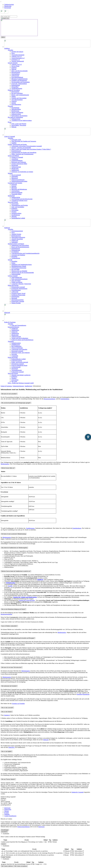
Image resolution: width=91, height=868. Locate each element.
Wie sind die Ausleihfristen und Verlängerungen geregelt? (16, 402)
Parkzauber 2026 (16, 139)
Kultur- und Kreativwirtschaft (19, 362)
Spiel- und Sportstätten (17, 207)
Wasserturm (14, 368)
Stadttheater (14, 328)
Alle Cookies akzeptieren (20, 866)
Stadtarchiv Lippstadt (77, 792)
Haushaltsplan (15, 107)
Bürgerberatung (15, 72)
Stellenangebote (15, 119)
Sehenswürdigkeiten (17, 348)
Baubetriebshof (15, 85)
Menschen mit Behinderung (19, 189)
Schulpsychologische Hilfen (19, 163)
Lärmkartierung (15, 258)
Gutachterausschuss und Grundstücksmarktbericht (25, 253)
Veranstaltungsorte (16, 370)
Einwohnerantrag (16, 104)
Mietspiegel (14, 178)
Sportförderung (15, 215)
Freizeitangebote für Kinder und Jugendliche (23, 152)
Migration (14, 187)
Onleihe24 (7, 715)
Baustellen (14, 256)
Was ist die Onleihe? (6, 711)
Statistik (13, 103)
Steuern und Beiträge (17, 112)
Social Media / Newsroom (18, 125)
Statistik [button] (3, 844)
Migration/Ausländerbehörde (19, 79)
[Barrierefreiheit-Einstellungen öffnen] (88, 437)
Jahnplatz (14, 216)
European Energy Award (18, 293)
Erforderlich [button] (4, 831)
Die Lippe (14, 381)
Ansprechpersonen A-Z (18, 58)
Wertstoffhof (14, 87)
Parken (13, 263)
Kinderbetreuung (16, 151)
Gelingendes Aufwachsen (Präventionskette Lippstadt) (26, 146)
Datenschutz (7, 809)
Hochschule (7, 7)
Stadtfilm (13, 143)
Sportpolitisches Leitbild (18, 218)
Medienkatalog (5, 464)
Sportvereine (14, 203)
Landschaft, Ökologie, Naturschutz (21, 284)
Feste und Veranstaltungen (18, 325)
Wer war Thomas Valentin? (8, 779)
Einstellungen (4, 830)
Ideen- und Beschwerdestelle (19, 71)
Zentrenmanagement (17, 231)
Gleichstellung (15, 74)
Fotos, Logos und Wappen (18, 123)
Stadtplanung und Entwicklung (20, 245)
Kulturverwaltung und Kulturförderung (22, 340)
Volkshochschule (9, 4)
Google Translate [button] (5, 857)
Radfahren (14, 208)
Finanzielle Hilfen (16, 194)
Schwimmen (14, 210)
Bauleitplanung (15, 248)
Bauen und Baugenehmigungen (20, 247)
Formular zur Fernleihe (18, 703)
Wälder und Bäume (16, 282)
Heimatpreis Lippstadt (17, 364)
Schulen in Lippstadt (17, 157)
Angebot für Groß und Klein (27, 600)
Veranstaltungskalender (17, 55)
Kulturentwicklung (16, 360)
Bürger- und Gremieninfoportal (20, 95)
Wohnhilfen (14, 176)
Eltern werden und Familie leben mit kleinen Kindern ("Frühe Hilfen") (31, 149)
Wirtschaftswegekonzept (18, 237)
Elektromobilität (15, 274)
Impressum (7, 808)
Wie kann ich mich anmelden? (9, 393)
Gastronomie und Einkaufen (19, 349)
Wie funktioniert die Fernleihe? (9, 686)
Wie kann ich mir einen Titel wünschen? (11, 667)
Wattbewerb (14, 240)
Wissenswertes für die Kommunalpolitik (22, 272)
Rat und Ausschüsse (17, 93)
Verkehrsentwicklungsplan (18, 267)
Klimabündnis (15, 296)
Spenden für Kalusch (17, 51)
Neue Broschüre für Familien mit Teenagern (23, 141)
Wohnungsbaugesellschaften (19, 181)
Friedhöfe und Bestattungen (19, 80)
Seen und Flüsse (16, 280)
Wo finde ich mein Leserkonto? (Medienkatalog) (13, 534)
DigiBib (10, 586)
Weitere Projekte (16, 303)
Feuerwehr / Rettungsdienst (19, 83)
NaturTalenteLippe (16, 277)
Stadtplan (14, 67)
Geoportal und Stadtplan (18, 255)
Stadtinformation (16, 343)
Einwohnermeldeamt (17, 77)
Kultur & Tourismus (6, 386)
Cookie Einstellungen (10, 816)
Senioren (13, 186)
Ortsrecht (14, 101)
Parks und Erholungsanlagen (19, 279)
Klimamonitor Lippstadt (18, 287)
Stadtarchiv (14, 332)
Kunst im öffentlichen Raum (19, 365)
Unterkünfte (14, 356)
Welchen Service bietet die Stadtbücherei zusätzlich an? (15, 571)
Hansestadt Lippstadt (17, 351)
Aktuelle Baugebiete (17, 239)
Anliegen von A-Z (16, 56)
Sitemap (6, 811)
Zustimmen (5, 833)
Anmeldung (14, 159)
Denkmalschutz (15, 250)
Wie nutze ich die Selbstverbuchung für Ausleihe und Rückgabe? (18, 638)
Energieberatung (16, 290)
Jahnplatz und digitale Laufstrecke (20, 375)
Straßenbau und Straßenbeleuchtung (21, 264)
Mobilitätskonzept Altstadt (18, 266)
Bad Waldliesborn (16, 346)
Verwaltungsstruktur (17, 99)
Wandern (13, 211)
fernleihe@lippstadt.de (83, 694)
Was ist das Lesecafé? (7, 707)
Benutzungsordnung (49, 399)
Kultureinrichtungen (18, 386)
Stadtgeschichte (15, 197)
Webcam (13, 69)
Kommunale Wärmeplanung (19, 288)
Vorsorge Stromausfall (17, 61)
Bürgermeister (15, 91)
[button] (47, 44)
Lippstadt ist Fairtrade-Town (19, 200)
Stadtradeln (14, 242)
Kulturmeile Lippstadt (17, 372)
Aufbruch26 (14, 292)
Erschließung (15, 251)
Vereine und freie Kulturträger (19, 338)
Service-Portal (15, 66)
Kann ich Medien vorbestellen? (9, 626)
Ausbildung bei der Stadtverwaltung (21, 120)
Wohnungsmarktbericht (17, 179)
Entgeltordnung (64, 399)
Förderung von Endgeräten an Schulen (22, 171)
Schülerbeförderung (16, 160)
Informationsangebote (17, 300)
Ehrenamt (14, 184)
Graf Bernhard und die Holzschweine (21, 199)
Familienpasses (30, 528)
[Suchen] (5, 18)
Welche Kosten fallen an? (8, 468)
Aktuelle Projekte (16, 234)
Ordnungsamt (15, 75)
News (13, 53)
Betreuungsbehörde (16, 192)
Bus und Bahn (15, 269)
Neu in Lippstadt (16, 175)
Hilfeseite (46, 739)
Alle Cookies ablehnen (7, 866)
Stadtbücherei (15, 170)
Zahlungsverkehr (16, 114)
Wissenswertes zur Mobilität (19, 271)
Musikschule (7, 6)
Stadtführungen (15, 344)
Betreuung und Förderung (18, 162)
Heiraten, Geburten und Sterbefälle (21, 147)
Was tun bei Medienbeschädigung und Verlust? (13, 609)
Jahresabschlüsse (16, 109)
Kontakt (6, 812)
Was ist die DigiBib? (6, 751)
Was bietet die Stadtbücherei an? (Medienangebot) (14, 547)
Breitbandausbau (16, 235)
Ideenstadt (14, 298)
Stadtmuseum (15, 333)
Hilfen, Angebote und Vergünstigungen (22, 154)
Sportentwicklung (16, 213)
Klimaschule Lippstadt (17, 301)
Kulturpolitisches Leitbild (18, 359)
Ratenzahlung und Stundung (19, 115)
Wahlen (13, 96)
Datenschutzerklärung (23, 826)
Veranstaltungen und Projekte (19, 205)
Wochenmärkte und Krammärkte (20, 82)
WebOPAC (11, 747)
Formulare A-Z (15, 59)
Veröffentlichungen (16, 88)
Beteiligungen (15, 111)
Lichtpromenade (16, 367)
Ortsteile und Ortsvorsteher (18, 98)
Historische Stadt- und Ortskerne (20, 352)
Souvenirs (14, 354)
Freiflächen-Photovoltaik (18, 295)
